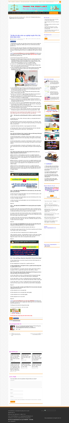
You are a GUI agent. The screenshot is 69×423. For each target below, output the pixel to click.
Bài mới (46, 203)
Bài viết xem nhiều (48, 201)
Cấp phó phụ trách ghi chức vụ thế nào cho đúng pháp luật (52, 214)
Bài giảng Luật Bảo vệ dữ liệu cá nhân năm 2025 (52, 25)
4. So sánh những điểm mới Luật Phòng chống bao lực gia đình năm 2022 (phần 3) (52, 175)
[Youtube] (60, 3)
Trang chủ (12, 17)
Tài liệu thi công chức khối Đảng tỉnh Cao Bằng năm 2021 (35, 334)
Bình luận (51, 203)
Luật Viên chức (14, 63)
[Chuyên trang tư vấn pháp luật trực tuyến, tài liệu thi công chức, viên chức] (34, 7)
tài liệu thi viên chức (16, 320)
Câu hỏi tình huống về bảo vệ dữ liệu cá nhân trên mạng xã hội (51, 20)
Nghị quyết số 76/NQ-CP (15, 108)
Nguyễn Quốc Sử (14, 38)
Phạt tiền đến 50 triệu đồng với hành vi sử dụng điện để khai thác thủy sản (52, 205)
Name (11, 389)
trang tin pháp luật (53, 197)
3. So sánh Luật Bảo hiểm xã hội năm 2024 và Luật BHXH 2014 (51, 172)
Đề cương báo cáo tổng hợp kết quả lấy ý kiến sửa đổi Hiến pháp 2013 (54, 98)
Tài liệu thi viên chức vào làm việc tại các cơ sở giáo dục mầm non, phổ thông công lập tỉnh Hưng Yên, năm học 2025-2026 (15, 367)
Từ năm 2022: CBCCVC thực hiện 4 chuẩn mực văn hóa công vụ (52, 218)
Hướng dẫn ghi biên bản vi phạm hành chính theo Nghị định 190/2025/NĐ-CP (54, 88)
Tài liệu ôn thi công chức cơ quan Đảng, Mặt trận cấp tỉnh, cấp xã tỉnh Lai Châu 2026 (15, 357)
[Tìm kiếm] (60, 2)
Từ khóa (54, 201)
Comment (12, 380)
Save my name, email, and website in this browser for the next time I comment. (26, 399)
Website (11, 396)
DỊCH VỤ (47, 12)
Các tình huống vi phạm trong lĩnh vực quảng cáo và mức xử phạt (52, 31)
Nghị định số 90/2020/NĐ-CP (16, 98)
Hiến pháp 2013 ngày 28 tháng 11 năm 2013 (19, 57)
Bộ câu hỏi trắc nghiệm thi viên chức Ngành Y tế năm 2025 (51, 221)
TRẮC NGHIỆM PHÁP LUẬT (37, 12)
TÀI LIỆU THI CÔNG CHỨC (54, 12)
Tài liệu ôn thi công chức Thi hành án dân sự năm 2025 (26, 365)
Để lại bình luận (13, 39)
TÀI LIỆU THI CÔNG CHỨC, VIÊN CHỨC (23, 17)
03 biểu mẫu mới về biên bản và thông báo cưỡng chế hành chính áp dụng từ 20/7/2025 (54, 93)
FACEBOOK (25, 419)
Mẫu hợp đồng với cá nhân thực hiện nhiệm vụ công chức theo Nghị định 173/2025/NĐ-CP (54, 82)
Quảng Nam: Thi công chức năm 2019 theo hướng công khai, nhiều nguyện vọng (51, 210)
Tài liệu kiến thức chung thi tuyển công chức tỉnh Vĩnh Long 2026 (25, 357)
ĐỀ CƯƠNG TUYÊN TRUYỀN (27, 12)
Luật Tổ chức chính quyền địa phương (18, 65)
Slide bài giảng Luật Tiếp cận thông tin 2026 (52, 22)
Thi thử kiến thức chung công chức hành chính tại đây (21, 315)
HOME (10, 13)
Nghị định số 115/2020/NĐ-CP (16, 91)
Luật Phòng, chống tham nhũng (17, 102)
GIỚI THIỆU (14, 12)
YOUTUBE (31, 419)
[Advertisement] (26, 27)
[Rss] (58, 3)
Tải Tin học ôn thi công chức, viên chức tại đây (19, 307)
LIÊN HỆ (43, 12)
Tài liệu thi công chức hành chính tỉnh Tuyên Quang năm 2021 (16, 334)
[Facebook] (59, 3)
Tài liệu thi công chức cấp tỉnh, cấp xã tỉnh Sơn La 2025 (36, 365)
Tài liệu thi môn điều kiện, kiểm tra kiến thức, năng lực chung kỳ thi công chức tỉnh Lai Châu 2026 (36, 357)
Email (11, 392)
